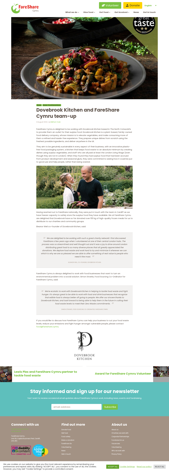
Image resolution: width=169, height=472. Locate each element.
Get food (103, 12)
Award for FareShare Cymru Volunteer (123, 374)
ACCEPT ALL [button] (113, 466)
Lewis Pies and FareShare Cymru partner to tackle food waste (45, 373)
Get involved (120, 12)
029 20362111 (16, 431)
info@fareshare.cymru (20, 429)
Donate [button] (134, 5)
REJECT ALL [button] (159, 466)
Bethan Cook (55, 122)
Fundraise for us (118, 440)
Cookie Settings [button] (127, 466)
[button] (87, 5)
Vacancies (116, 444)
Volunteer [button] (112, 5)
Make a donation (67, 440)
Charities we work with (120, 433)
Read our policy (144, 466)
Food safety (65, 437)
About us (115, 430)
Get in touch (149, 12)
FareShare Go (66, 444)
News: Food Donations (52, 105)
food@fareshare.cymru (47, 326)
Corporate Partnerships (120, 437)
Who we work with (118, 451)
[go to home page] (28, 8)
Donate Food (66, 430)
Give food (88, 12)
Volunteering (66, 447)
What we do (71, 12)
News (136, 12)
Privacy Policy (116, 454)
